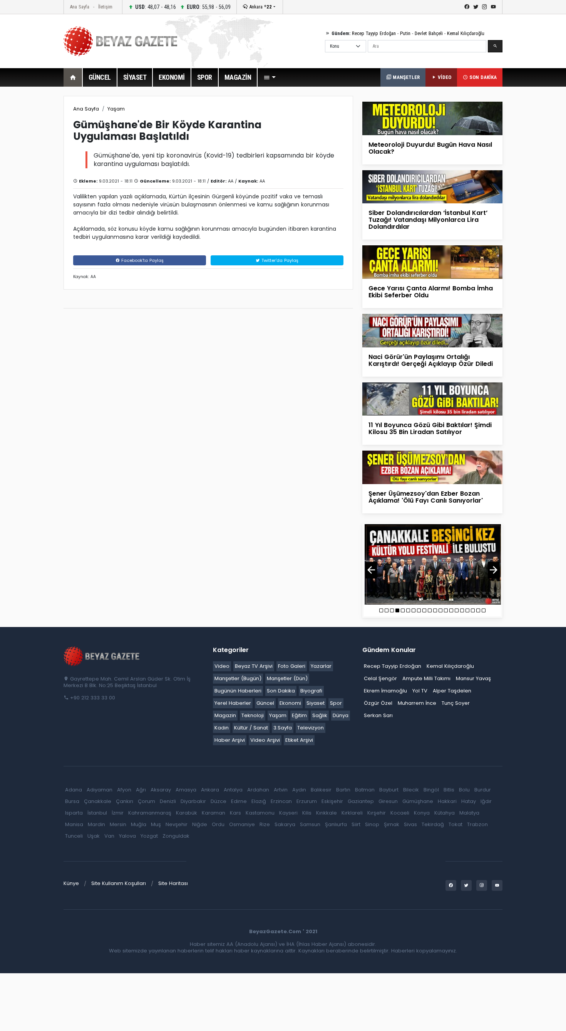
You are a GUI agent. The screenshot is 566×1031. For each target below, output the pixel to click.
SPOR (204, 77)
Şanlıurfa (336, 824)
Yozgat (149, 836)
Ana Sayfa (79, 7)
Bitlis (449, 789)
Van (109, 836)
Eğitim (299, 715)
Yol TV (419, 690)
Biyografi (311, 690)
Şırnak (391, 824)
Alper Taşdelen (452, 690)
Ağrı (141, 789)
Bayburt (389, 789)
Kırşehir (376, 812)
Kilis (306, 812)
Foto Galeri (291, 666)
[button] (269, 77)
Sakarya (285, 824)
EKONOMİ (172, 77)
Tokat (455, 824)
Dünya (340, 715)
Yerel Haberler (232, 703)
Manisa (74, 824)
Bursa (72, 801)
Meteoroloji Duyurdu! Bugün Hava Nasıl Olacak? (430, 148)
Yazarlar (321, 666)
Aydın (299, 789)
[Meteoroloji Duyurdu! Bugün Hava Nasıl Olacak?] (432, 118)
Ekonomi (290, 703)
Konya (422, 812)
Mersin (118, 824)
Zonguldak (175, 836)
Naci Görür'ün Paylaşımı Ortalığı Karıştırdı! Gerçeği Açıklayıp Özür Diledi (430, 360)
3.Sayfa (282, 727)
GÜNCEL (100, 77)
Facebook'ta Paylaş (142, 260)
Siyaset (315, 703)
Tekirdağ (433, 824)
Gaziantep (361, 801)
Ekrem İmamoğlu (385, 690)
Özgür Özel (378, 703)
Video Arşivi (265, 740)
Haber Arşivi (229, 740)
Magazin (225, 715)
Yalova (127, 836)
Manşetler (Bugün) (237, 678)
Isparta (74, 812)
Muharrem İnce (417, 703)
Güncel (265, 703)
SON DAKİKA (482, 77)
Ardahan (258, 789)
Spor (336, 703)
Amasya (186, 789)
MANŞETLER (405, 77)
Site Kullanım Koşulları (118, 883)
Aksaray (161, 789)
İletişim (105, 7)
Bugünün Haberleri (237, 690)
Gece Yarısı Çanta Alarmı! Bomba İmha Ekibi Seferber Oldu (430, 292)
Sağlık (319, 715)
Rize (265, 824)
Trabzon (477, 824)
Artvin (281, 789)
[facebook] (467, 6)
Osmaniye (242, 824)
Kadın (221, 727)
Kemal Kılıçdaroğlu (465, 33)
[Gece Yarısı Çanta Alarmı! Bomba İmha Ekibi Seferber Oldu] (432, 261)
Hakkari (447, 801)
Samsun (310, 824)
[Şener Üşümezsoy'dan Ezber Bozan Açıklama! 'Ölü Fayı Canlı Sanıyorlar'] (432, 467)
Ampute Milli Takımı (426, 678)
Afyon (124, 789)
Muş (156, 824)
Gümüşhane (417, 801)
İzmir (118, 812)
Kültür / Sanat (251, 727)
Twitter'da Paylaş (279, 260)
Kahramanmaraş (149, 812)
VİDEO (443, 77)
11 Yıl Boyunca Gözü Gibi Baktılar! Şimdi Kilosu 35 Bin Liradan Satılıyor (430, 428)
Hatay (468, 801)
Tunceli (74, 836)
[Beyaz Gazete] (102, 655)
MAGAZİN (237, 77)
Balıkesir (321, 789)
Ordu (218, 824)
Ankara (260, 7)
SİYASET (135, 77)
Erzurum (306, 801)
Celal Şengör (380, 678)
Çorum (146, 801)
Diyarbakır (193, 801)
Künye (71, 883)
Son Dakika (281, 690)
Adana (73, 789)
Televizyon (310, 727)
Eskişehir (332, 801)
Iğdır (486, 801)
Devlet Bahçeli (429, 33)
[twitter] (476, 6)
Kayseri (288, 812)
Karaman (213, 812)
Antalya (233, 789)
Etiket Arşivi (299, 740)
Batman (365, 789)
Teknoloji (252, 715)
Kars (235, 812)
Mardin (96, 824)
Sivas (410, 824)
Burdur (482, 789)
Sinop (372, 824)
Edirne (239, 801)
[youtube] (493, 6)
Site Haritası (173, 883)
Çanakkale (97, 801)
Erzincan (281, 801)
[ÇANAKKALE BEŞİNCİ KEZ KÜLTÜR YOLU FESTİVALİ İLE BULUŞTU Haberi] (432, 564)
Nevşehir (177, 824)
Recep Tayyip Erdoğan (374, 33)
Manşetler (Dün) (287, 678)
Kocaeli (399, 812)
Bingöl (431, 789)
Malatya (469, 812)
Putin (405, 33)
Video (221, 666)
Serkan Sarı (378, 715)
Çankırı (124, 801)
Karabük (186, 812)
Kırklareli (352, 812)
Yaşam (116, 108)
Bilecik (411, 789)
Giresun (388, 801)
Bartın (343, 789)
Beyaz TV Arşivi (254, 666)
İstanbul (97, 812)
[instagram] (484, 6)
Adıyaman (99, 789)
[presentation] (371, 570)
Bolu (464, 789)
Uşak (93, 836)
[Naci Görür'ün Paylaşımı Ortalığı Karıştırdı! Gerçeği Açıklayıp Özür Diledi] (432, 330)
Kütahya (444, 812)
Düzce (218, 801)
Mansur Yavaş (473, 678)
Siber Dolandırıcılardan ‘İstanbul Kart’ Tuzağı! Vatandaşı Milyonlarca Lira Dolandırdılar (427, 219)
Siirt (356, 824)
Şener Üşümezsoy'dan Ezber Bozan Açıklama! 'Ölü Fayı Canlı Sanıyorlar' (425, 497)
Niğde (199, 824)
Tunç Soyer (456, 703)
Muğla (138, 824)
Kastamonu (260, 812)
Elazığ (258, 801)
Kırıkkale (326, 812)
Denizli (168, 801)
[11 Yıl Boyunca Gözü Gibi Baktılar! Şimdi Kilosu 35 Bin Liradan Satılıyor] (432, 398)
